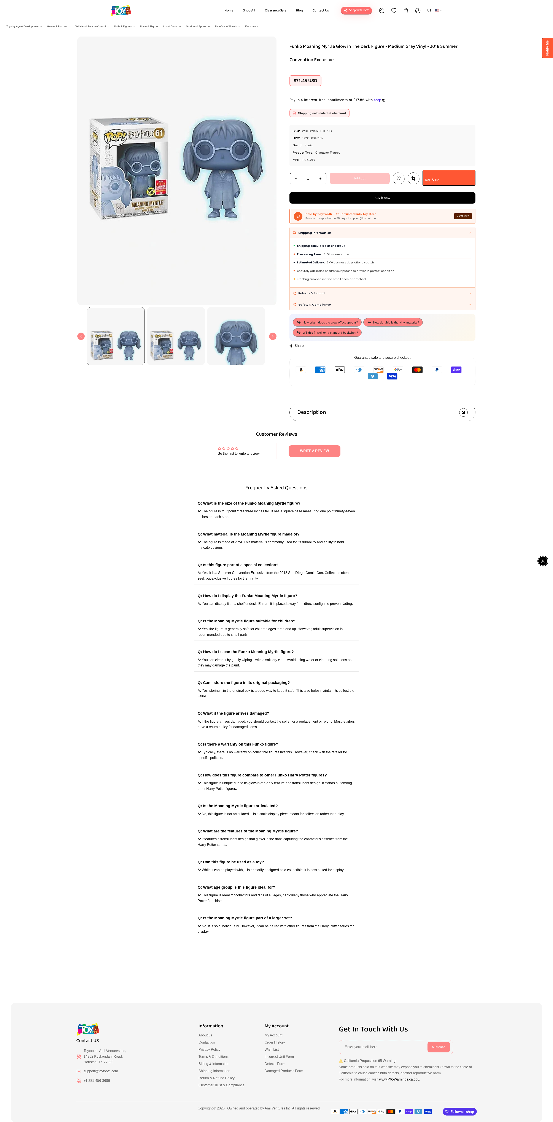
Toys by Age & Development (22, 26)
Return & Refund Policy (217, 1078)
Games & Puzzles (57, 26)
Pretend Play (147, 26)
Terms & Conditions (214, 1056)
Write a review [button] (314, 451)
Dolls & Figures (123, 26)
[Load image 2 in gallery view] (176, 336)
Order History (275, 1042)
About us (205, 1035)
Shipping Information (214, 1071)
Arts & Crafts (170, 26)
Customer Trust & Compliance (222, 1085)
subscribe (438, 1047)
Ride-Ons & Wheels (226, 26)
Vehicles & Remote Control (90, 26)
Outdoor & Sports (196, 26)
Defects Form (275, 1064)
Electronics (251, 26)
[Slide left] (81, 336)
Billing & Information (214, 1064)
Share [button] (299, 345)
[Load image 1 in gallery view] (116, 336)
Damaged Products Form (284, 1071)
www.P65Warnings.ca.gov (399, 1079)
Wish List (272, 1049)
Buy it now (382, 198)
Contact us (207, 1042)
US (429, 10)
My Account (273, 1035)
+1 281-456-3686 (97, 1080)
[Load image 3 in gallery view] (236, 336)
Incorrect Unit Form (279, 1056)
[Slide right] (272, 336)
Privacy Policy (209, 1049)
